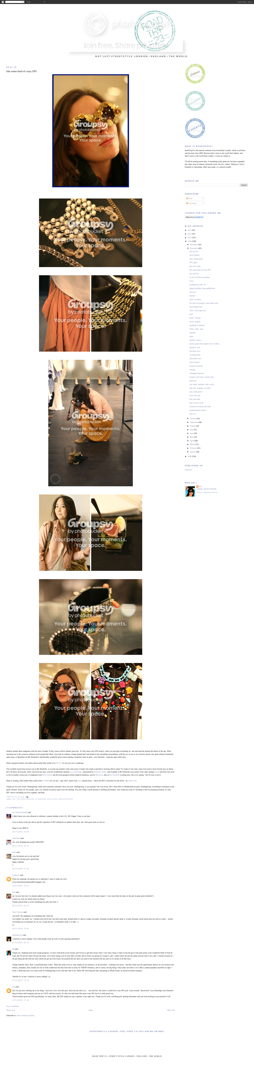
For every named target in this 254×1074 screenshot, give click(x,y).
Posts (190, 199)
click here (188, 470)
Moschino (99, 775)
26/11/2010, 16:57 (20, 846)
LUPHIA (46, 781)
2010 (190, 241)
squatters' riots (194, 347)
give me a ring (194, 266)
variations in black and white (200, 407)
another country (195, 340)
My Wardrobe (114, 775)
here (156, 772)
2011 (190, 238)
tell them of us (194, 351)
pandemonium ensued (197, 410)
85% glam (193, 263)
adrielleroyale (17, 935)
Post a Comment (12, 1006)
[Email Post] (27, 797)
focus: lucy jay (194, 395)
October (193, 419)
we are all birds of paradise (199, 277)
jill (13, 949)
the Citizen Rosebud (19, 812)
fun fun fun (193, 251)
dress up (192, 292)
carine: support (195, 322)
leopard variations (196, 366)
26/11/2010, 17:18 (20, 869)
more (191, 336)
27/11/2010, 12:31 (20, 980)
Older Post (171, 1010)
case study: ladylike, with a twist (201, 384)
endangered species (196, 373)
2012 (190, 234)
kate (13, 892)
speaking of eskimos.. (197, 325)
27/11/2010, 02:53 (20, 943)
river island (52, 799)
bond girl (192, 381)
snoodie (192, 296)
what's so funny (195, 299)
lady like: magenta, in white (199, 388)
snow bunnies (194, 255)
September (194, 422)
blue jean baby (194, 399)
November (194, 248)
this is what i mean (196, 403)
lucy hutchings (19, 799)
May (192, 437)
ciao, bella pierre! (196, 392)
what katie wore (195, 359)
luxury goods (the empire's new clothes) (204, 344)
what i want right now (197, 311)
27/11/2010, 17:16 (20, 1000)
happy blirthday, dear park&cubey (202, 288)
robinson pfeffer (65, 799)
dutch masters (194, 362)
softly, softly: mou (196, 329)
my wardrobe (40, 799)
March (192, 444)
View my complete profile (206, 492)
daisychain (16, 838)
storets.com (132, 781)
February (193, 448)
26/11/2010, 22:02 (20, 929)
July (192, 430)
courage (192, 370)
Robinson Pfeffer (100, 772)
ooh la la (192, 414)
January (193, 452)
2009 (190, 456)
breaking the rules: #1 (197, 285)
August (193, 426)
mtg (13, 987)
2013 (190, 230)
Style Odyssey (17, 912)
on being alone (194, 355)
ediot (14, 852)
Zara (79, 781)
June (192, 433)
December (194, 245)
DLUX (58, 763)
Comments (192, 203)
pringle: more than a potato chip (201, 377)
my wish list (194, 274)
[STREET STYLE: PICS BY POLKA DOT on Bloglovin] (194, 218)
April (192, 441)
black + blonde (195, 318)
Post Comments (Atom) (25, 1015)
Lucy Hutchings (75, 772)
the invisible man (195, 307)
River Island (47, 775)
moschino (30, 799)
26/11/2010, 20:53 (20, 906)
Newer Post (10, 1010)
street (191, 281)
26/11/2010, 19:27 (20, 886)
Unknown (16, 875)
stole (191, 314)
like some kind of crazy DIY (21, 71)
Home (91, 1010)
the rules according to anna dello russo (203, 303)
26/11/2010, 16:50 (20, 832)
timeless (192, 333)
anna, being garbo (196, 259)
